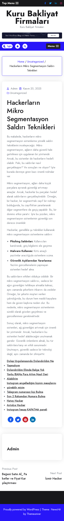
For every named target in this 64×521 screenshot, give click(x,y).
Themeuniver (34, 514)
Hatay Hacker (15, 401)
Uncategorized (35, 62)
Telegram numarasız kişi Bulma (25, 392)
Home (21, 62)
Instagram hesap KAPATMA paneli (27, 409)
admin (13, 449)
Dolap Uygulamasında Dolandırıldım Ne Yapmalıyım (30, 363)
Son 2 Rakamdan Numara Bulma (26, 396)
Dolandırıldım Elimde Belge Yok (25, 370)
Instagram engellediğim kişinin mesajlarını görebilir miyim (31, 385)
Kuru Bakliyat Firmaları (32, 17)
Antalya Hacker (16, 405)
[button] (10, 3)
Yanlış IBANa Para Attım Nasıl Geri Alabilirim (27, 376)
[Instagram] (61, 3)
